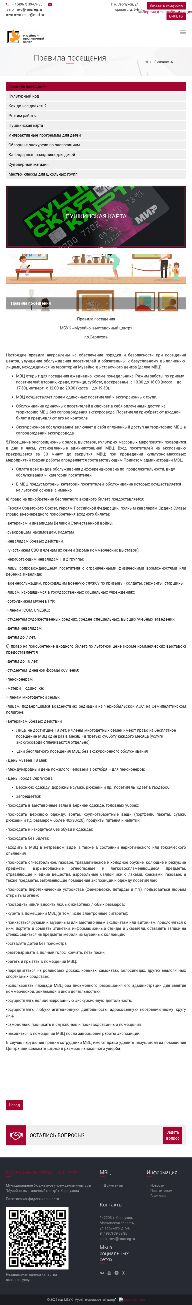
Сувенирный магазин (28, 164)
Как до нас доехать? (27, 106)
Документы (113, 1185)
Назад (14, 1105)
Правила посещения (27, 86)
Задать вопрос (173, 1135)
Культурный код (23, 96)
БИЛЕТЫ (176, 16)
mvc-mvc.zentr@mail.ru (25, 15)
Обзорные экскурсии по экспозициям (44, 145)
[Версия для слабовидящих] (165, 11)
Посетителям (161, 1191)
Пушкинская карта (25, 125)
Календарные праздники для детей (41, 154)
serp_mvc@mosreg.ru (24, 10)
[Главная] (146, 62)
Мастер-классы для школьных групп (43, 174)
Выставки (158, 1196)
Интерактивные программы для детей (44, 135)
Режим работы (22, 115)
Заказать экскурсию (166, 6)
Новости (157, 1185)
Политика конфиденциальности (32, 1199)
